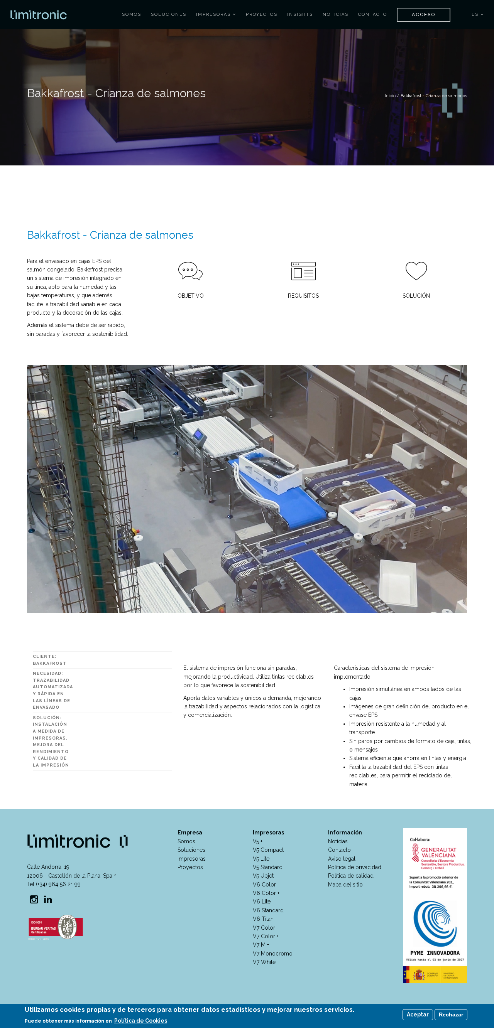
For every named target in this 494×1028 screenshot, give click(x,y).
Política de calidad (351, 876)
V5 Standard (268, 867)
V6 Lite (262, 901)
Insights (300, 14)
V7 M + (261, 945)
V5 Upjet (263, 876)
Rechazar (451, 1014)
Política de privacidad (354, 867)
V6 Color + (266, 893)
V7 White (264, 962)
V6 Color (264, 884)
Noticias (336, 14)
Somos (131, 14)
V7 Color (264, 928)
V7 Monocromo (273, 953)
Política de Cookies (140, 1021)
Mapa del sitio (345, 884)
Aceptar (418, 1014)
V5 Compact (268, 850)
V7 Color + (266, 936)
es (476, 14)
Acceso (423, 14)
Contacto (372, 14)
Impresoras (214, 14)
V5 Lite (261, 859)
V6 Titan (263, 919)
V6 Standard (268, 910)
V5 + (257, 841)
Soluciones (168, 14)
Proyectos (261, 14)
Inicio (390, 95)
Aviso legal (341, 859)
